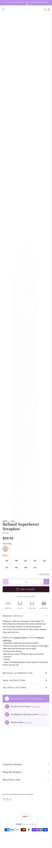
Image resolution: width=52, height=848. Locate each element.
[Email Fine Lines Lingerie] (10, 800)
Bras (13, 521)
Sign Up (39, 698)
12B (44, 560)
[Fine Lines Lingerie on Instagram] (7, 800)
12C (6, 567)
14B (25, 567)
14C (34, 567)
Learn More (35, 706)
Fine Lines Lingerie (29, 824)
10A (6, 560)
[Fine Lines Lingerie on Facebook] (4, 800)
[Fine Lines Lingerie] (26, 9)
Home (5, 521)
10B (16, 560)
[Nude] (5, 549)
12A (34, 560)
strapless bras (20, 637)
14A (16, 567)
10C (25, 560)
